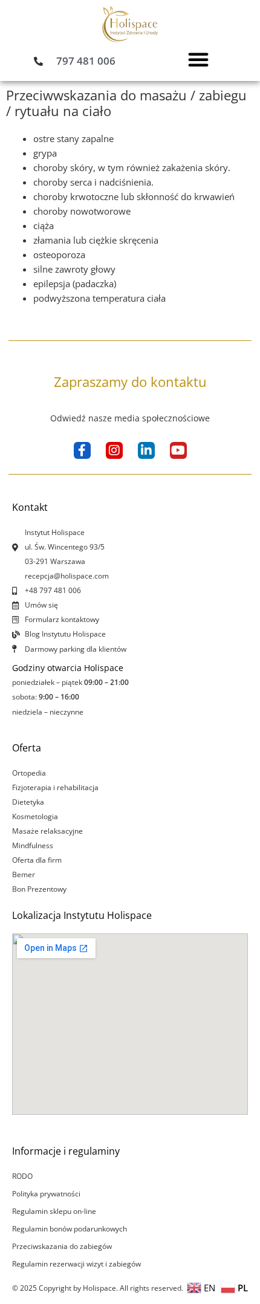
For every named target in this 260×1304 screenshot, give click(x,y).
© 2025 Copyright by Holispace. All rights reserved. (97, 1288)
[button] (198, 59)
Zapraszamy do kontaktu (130, 381)
